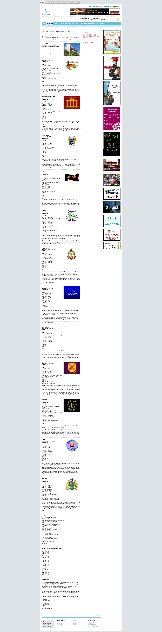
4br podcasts (86, 18)
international (75, 2)
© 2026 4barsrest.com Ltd (93, 626)
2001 (87, 37)
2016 (84, 34)
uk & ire (68, 2)
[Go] (117, 19)
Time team (60, 25)
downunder (55, 2)
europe (49, 2)
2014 (90, 34)
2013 (92, 34)
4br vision (96, 18)
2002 (84, 37)
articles (50, 23)
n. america (62, 2)
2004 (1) (90, 36)
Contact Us (59, 623)
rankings (84, 23)
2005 (87, 36)
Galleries (86, 25)
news (44, 23)
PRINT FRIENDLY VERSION (89, 42)
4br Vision (75, 624)
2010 (87, 35)
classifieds (100, 23)
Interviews (44, 25)
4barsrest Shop (76, 622)
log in (100, 6)
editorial (64, 23)
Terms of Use (90, 623)
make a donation (107, 6)
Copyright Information (92, 624)
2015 (87, 34)
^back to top (98, 615)
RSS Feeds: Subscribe (61, 624)
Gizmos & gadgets (52, 25)
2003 (98, 36)
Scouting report (67, 25)
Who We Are (59, 622)
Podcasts (74, 623)
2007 (95, 35)
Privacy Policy (91, 622)
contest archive (73, 23)
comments (91, 23)
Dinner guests (80, 25)
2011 (84, 35)
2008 (92, 35)
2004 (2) (94, 36)
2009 (90, 35)
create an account (93, 6)
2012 (95, 34)
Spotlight (73, 25)
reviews (56, 23)
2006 (84, 36)
